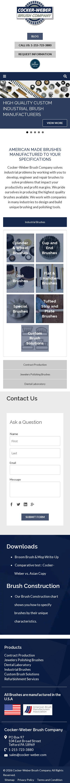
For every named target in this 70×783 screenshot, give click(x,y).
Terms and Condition (49, 779)
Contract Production (35, 364)
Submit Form (35, 517)
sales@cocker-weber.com (27, 755)
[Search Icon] (65, 76)
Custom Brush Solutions (21, 674)
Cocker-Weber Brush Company (32, 770)
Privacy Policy (26, 779)
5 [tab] (43, 132)
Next (65, 89)
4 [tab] (39, 132)
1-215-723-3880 (21, 750)
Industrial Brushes (35, 222)
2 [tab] (31, 132)
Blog (35, 36)
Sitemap (10, 779)
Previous (5, 89)
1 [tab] (27, 132)
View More (55, 123)
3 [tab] (35, 132)
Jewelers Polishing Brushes (35, 374)
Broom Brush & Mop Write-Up (37, 557)
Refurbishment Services (21, 679)
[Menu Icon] (4, 76)
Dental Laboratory (35, 383)
